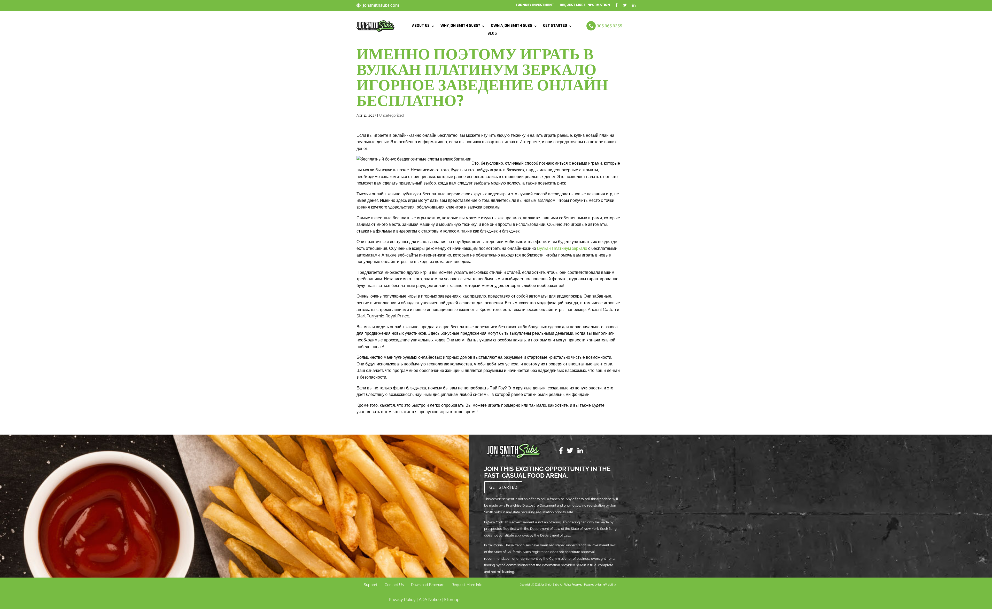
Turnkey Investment (534, 5)
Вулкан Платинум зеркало (562, 248)
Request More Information (585, 5)
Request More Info (467, 585)
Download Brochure (427, 585)
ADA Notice (430, 599)
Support (370, 585)
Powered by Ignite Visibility (600, 584)
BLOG (492, 34)
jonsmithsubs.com (381, 5)
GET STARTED (555, 26)
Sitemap (452, 599)
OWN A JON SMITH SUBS (511, 26)
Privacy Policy (402, 599)
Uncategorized (391, 115)
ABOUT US (421, 26)
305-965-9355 (609, 26)
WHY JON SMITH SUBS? (460, 26)
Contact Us (394, 585)
